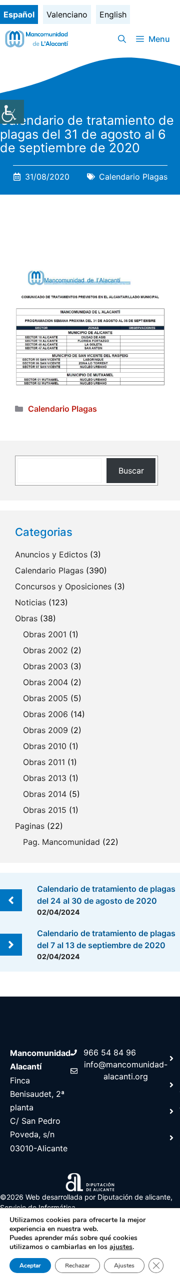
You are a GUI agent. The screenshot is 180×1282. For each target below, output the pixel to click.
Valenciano (67, 14)
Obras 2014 (44, 794)
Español (19, 14)
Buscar (131, 471)
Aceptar (30, 1266)
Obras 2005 (45, 698)
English (113, 14)
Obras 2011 (44, 762)
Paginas (29, 826)
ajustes (121, 1247)
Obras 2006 (45, 714)
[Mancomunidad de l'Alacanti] (37, 39)
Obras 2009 (45, 730)
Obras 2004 (45, 682)
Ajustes (124, 1266)
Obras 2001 (44, 634)
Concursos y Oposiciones (63, 586)
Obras (26, 618)
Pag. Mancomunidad (61, 842)
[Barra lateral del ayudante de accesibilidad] (12, 112)
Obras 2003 (45, 666)
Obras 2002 (45, 650)
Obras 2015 (44, 810)
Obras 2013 (44, 778)
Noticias (30, 602)
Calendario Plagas (133, 177)
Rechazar (77, 1266)
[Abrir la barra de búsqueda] (122, 39)
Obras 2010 (44, 746)
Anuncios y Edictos (51, 554)
